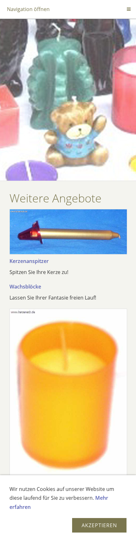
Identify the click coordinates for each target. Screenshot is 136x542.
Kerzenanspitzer (29, 261)
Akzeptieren (99, 525)
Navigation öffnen (28, 9)
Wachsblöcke (25, 286)
